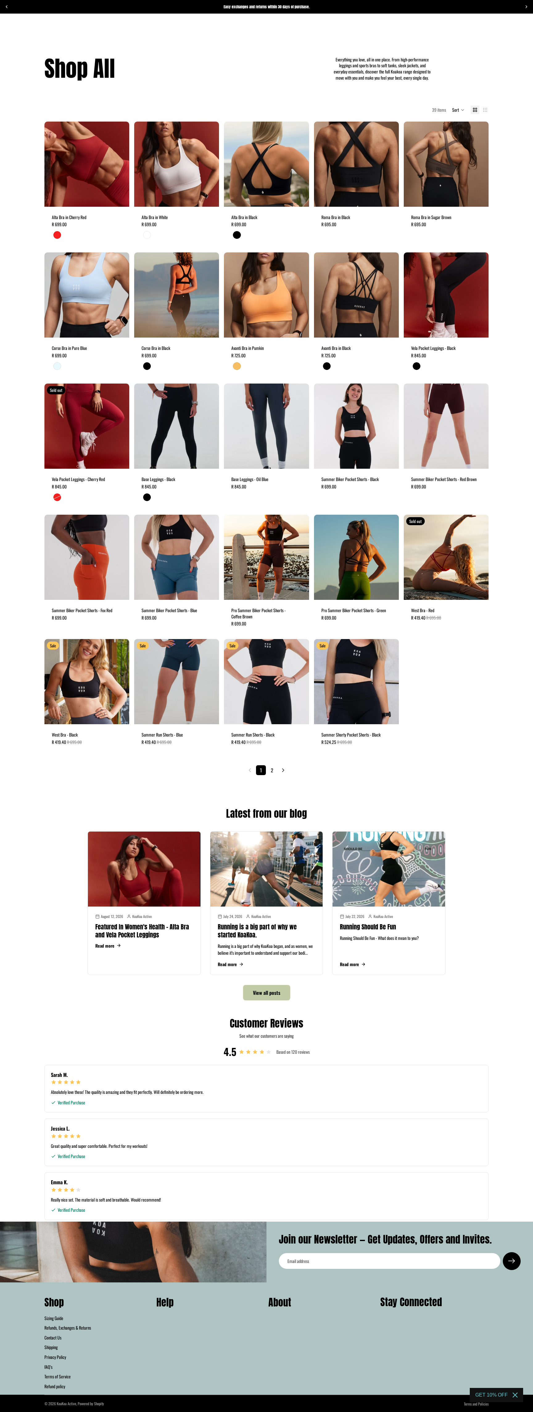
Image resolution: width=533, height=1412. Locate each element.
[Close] (515, 1395)
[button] (458, 110)
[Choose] (119, 197)
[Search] (458, 30)
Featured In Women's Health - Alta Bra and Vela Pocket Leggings (142, 931)
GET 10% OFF (491, 1394)
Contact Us (52, 1337)
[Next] (283, 770)
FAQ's (48, 1366)
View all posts (266, 992)
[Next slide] (526, 7)
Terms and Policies (476, 1403)
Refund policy (54, 1386)
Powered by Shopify (91, 1403)
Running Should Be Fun (368, 927)
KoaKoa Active (66, 1403)
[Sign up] (512, 1261)
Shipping (51, 1347)
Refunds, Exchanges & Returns (67, 1327)
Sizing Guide (53, 1317)
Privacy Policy (55, 1357)
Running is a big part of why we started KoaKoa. (257, 931)
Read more (104, 946)
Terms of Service (57, 1376)
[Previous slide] (7, 7)
